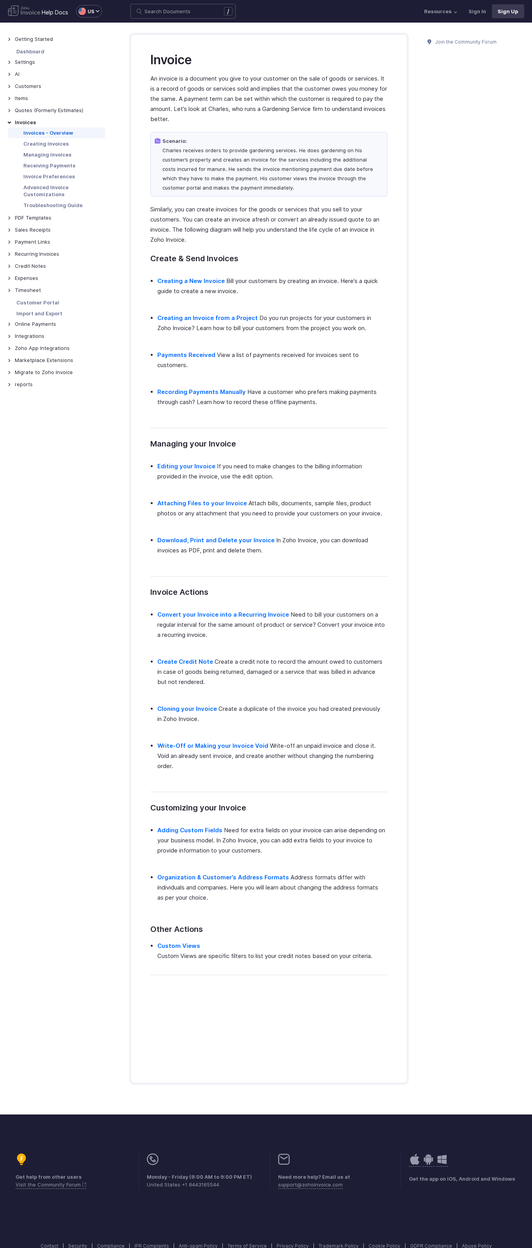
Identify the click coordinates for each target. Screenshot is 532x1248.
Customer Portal (37, 302)
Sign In (477, 11)
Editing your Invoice (186, 466)
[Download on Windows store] (442, 1163)
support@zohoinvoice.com (310, 1184)
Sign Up (508, 11)
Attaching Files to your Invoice (202, 503)
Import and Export (39, 313)
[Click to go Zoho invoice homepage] (24, 11)
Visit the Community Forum (49, 1184)
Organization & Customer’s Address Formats (223, 877)
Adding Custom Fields (189, 830)
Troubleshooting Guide (53, 205)
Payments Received (186, 355)
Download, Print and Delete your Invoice (216, 540)
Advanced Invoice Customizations (46, 190)
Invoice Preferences (49, 176)
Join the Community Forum (465, 42)
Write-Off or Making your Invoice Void (212, 745)
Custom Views (178, 945)
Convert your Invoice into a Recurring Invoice (223, 614)
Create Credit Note (185, 661)
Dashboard (30, 51)
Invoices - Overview (48, 133)
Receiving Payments (49, 165)
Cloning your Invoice (187, 708)
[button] (85, 11)
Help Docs (55, 12)
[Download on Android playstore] (415, 1163)
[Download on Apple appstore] (428, 1163)
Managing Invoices (47, 154)
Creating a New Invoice (191, 281)
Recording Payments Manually (201, 391)
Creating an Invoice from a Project (207, 318)
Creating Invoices (46, 144)
